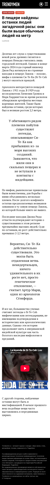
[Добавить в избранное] (41, 4)
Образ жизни (8, 13)
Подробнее (31, 448)
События (20, 13)
